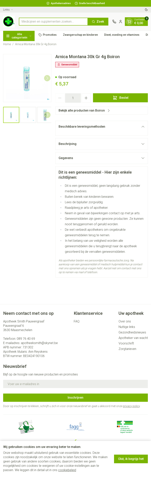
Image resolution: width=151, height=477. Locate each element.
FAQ (76, 321)
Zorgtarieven (127, 349)
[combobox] (53, 22)
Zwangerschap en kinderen (80, 34)
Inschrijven (75, 397)
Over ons (125, 321)
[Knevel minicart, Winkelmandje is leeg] (129, 21)
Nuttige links (127, 327)
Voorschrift (126, 343)
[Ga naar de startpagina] (9, 21)
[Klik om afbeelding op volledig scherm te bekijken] (27, 78)
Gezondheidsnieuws (132, 332)
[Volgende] (47, 78)
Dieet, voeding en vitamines (121, 34)
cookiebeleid (67, 470)
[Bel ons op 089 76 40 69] (114, 22)
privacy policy (131, 406)
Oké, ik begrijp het (131, 459)
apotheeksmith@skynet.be (39, 343)
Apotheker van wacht (133, 338)
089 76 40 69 (26, 339)
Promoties (50, 34)
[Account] (120, 22)
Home (7, 44)
